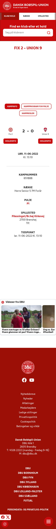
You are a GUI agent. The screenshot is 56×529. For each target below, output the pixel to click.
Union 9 (45, 134)
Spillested (28, 213)
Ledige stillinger (28, 412)
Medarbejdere (28, 408)
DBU (28, 468)
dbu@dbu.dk (30, 454)
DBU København (28, 487)
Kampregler (28, 113)
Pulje (28, 200)
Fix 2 (11, 134)
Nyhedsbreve (28, 394)
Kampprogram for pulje (36, 107)
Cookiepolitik (28, 422)
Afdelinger (28, 403)
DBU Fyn (28, 478)
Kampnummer (28, 175)
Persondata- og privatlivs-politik (28, 510)
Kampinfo (12, 107)
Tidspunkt (28, 232)
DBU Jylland (28, 482)
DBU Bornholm (28, 473)
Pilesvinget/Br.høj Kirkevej (28, 216)
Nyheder (28, 399)
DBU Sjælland (28, 496)
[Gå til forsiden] (24, 6)
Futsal (28, 501)
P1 (28, 204)
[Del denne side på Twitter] (8, 517)
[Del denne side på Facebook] (3, 517)
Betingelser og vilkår (28, 426)
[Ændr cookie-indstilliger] (4, 524)
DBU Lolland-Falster (28, 491)
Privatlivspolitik (28, 417)
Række (28, 187)
